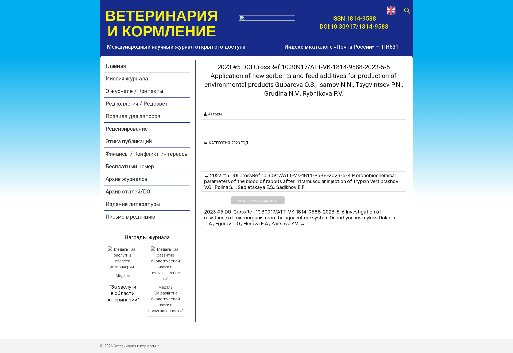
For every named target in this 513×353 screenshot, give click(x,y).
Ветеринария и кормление (161, 23)
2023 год (240, 143)
